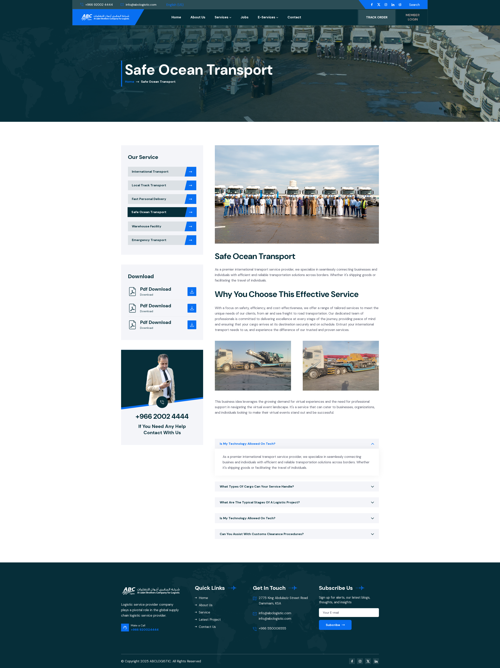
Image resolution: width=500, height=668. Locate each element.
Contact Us (207, 627)
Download (146, 294)
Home (176, 17)
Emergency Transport (149, 240)
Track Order (377, 17)
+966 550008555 (272, 628)
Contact (294, 17)
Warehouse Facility (146, 226)
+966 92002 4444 (99, 5)
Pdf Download (155, 289)
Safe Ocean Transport (148, 212)
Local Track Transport (149, 185)
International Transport (150, 171)
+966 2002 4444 (162, 416)
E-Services (266, 17)
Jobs (244, 17)
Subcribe (333, 625)
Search (414, 4)
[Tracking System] (399, 5)
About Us (197, 17)
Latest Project (209, 619)
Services (221, 17)
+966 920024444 (145, 630)
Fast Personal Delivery (149, 199)
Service (204, 612)
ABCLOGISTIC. (160, 661)
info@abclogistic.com (141, 5)
